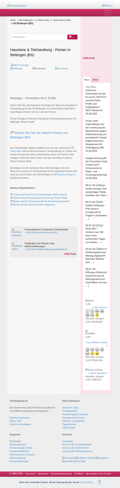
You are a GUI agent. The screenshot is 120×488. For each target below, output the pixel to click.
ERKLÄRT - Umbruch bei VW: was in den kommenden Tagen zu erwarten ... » (95, 235)
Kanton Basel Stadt (62, 20)
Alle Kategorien (26, 20)
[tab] (87, 80)
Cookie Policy (86, 482)
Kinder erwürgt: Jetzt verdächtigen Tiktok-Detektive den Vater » (96, 192)
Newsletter (67, 441)
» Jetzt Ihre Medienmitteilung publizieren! (46, 249)
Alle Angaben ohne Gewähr (98, 473)
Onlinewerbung (17, 458)
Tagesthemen (69, 424)
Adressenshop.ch (66, 174)
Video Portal (68, 427)
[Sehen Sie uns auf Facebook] (68, 458)
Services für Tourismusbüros (77, 444)
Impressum (30, 473)
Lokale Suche (43, 20)
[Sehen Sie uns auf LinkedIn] (67, 461)
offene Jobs (16, 421)
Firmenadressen (18, 444)
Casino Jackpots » (98, 373)
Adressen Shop (70, 407)
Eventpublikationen (20, 451)
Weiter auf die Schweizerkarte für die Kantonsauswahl (41, 201)
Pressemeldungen (19, 461)
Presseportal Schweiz (73, 417)
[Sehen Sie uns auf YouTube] (80, 461)
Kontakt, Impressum (20, 417)
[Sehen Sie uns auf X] (85, 458)
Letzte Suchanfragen (20, 424)
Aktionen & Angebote (73, 421)
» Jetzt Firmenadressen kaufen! (41, 232)
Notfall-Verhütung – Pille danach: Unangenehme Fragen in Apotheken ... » (96, 212)
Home (13, 20)
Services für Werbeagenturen (77, 451)
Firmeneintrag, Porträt (21, 448)
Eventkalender (69, 411)
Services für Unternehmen (75, 448)
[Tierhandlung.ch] (16, 5)
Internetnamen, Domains (22, 454)
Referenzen (43, 473)
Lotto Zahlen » (100, 307)
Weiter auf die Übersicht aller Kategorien (34, 204)
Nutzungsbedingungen (61, 473)
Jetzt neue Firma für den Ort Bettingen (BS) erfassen (40, 194)
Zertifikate (78, 473)
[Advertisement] (101, 36)
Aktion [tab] (95, 80)
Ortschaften (16, 151)
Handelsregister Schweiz (75, 414)
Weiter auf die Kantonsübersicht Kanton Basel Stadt (40, 198)
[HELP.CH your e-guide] (107, 5)
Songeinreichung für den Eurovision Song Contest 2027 (96, 161)
